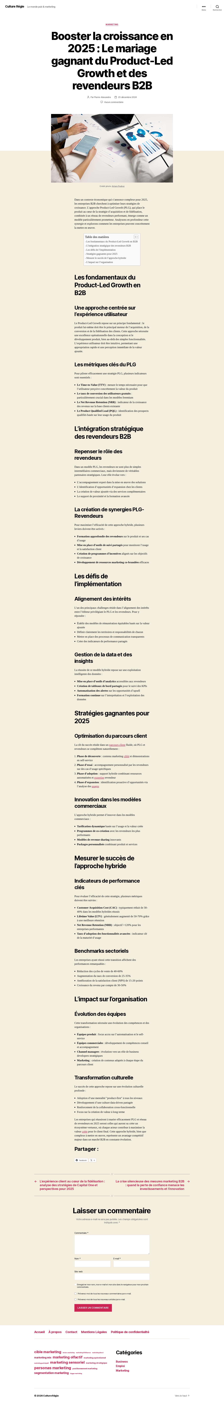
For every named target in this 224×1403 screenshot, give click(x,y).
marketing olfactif (67, 1357)
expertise (99, 777)
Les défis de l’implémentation (101, 249)
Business (122, 1361)
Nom (77, 1259)
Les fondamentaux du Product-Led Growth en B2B (112, 241)
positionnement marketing (84, 1368)
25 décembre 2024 (127, 97)
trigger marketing (76, 1373)
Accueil (39, 1332)
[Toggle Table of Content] (135, 237)
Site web (78, 1271)
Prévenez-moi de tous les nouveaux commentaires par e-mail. (104, 1293)
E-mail (117, 1259)
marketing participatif (41, 1363)
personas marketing (52, 1368)
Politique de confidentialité (130, 1332)
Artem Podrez (118, 186)
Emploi (120, 1366)
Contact (71, 1332)
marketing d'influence (83, 1353)
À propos (55, 1332)
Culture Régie (14, 6)
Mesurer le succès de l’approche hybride (106, 258)
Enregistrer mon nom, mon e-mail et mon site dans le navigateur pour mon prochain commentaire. (112, 1285)
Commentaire (81, 1233)
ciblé (126, 756)
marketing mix (42, 1357)
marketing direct (97, 1353)
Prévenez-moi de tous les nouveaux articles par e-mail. (101, 1299)
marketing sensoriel (67, 1362)
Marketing (112, 24)
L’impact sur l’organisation (99, 262)
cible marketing (47, 1352)
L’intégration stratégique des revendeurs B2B (108, 245)
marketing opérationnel (95, 1358)
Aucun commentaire (113, 102)
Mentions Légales (94, 1332)
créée (85, 1131)
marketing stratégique (96, 1363)
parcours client (117, 745)
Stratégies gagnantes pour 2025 (101, 253)
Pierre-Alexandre (102, 97)
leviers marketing (69, 1353)
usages (95, 786)
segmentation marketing (51, 1373)
